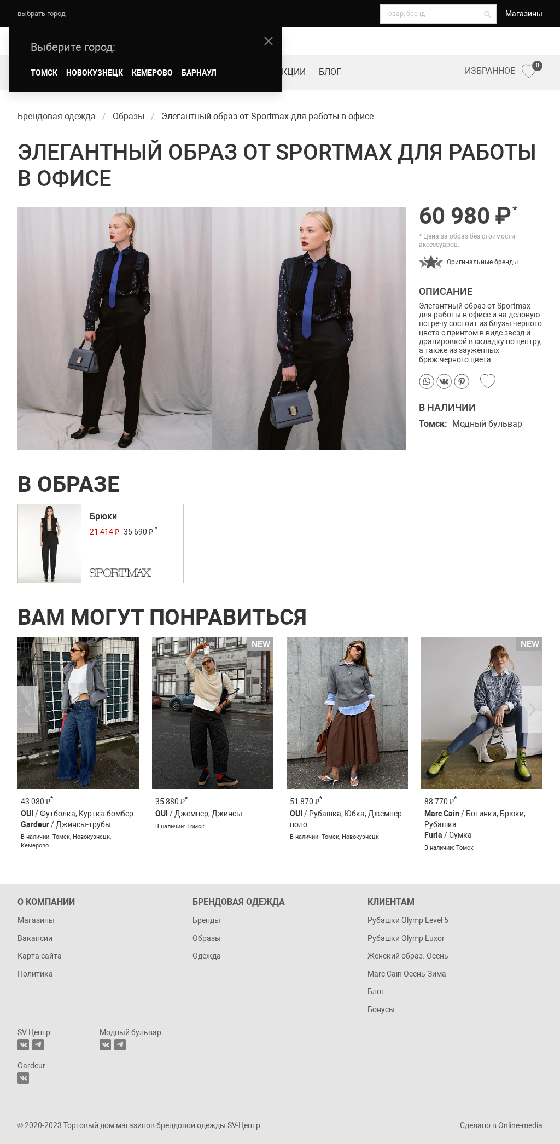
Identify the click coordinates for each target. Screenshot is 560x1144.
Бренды (206, 920)
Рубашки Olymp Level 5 (408, 920)
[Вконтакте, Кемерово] (23, 1078)
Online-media (520, 1125)
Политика (35, 973)
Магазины (523, 13)
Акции (291, 72)
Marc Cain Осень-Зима (407, 973)
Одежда (206, 955)
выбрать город (42, 13)
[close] (268, 41)
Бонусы (381, 1009)
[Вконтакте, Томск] (23, 1044)
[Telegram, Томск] (38, 1044)
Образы (206, 938)
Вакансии (35, 938)
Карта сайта (40, 955)
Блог (330, 72)
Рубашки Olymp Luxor (406, 938)
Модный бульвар (487, 424)
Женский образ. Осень (408, 955)
